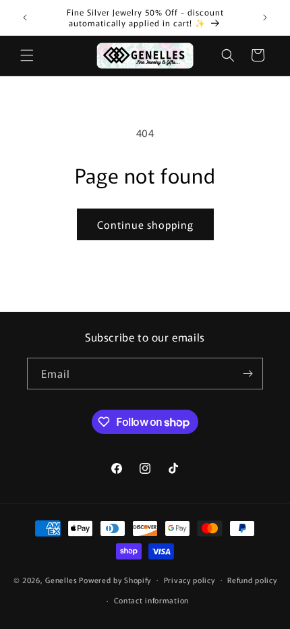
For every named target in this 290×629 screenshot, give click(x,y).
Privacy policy (189, 579)
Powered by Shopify (115, 579)
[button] (27, 55)
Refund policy (252, 579)
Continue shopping (145, 224)
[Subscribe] (247, 373)
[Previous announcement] (25, 17)
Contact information (151, 600)
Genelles (61, 579)
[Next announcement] (265, 17)
